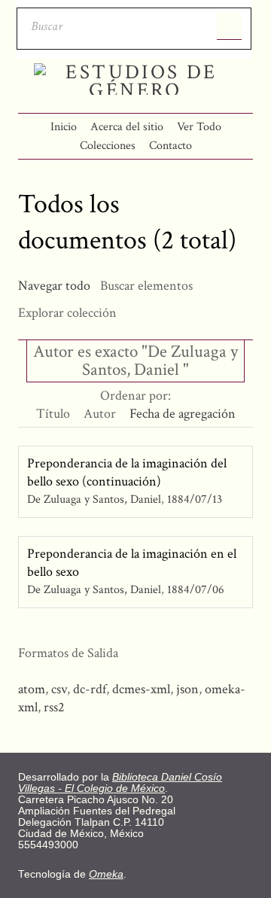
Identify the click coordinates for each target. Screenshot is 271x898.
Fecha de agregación (182, 413)
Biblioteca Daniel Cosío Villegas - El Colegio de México (120, 783)
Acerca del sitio (126, 127)
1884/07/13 (194, 499)
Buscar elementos (146, 285)
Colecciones (108, 146)
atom (31, 689)
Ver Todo (199, 127)
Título (53, 413)
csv (59, 689)
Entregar (229, 26)
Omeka (106, 874)
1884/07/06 (195, 590)
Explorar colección (67, 312)
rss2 (54, 707)
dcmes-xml (141, 689)
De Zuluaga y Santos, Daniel (95, 499)
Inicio (63, 127)
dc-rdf (89, 689)
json (187, 689)
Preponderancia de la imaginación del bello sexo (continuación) (127, 472)
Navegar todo (54, 285)
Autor (100, 413)
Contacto (170, 146)
